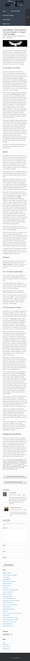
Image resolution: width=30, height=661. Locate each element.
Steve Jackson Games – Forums (10, 617)
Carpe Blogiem (21, 461)
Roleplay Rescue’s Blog (8, 609)
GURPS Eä (5, 587)
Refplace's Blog (6, 607)
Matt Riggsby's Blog (7, 596)
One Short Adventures (8, 602)
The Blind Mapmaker (7, 624)
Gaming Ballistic (6, 579)
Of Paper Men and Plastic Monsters (11, 600)
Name (4, 545)
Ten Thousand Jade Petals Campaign (15, 461)
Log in (4, 642)
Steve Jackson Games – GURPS (10, 619)
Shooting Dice (6, 615)
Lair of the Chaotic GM (8, 592)
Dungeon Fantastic (7, 573)
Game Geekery (6, 577)
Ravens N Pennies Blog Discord (10, 604)
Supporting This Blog (8, 15)
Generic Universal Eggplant (9, 581)
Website (5, 557)
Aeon (7, 465)
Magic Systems (6, 467)
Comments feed (6, 646)
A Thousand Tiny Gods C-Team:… (15, 476)
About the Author (15, 11)
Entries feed (5, 644)
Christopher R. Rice (15, 507)
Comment (5, 528)
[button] (27, 17)
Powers (12, 467)
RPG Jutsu (5, 611)
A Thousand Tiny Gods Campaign (15, 459)
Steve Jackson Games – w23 (9, 621)
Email (4, 551)
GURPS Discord (6, 585)
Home (4, 11)
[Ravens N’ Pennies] (15, 3)
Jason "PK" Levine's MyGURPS (10, 590)
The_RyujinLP (12, 493)
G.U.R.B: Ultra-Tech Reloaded (10, 575)
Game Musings (6, 19)
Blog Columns (6, 23)
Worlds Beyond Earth (8, 626)
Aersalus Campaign (12, 461)
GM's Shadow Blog (7, 583)
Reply (24, 495)
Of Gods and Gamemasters (9, 598)
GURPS (24, 465)
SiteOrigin (17, 657)
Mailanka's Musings (7, 594)
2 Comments (9, 37)
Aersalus (11, 465)
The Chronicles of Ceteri (12, 469)
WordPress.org (6, 648)
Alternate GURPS (18, 465)
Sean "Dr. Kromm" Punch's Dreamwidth (12, 613)
